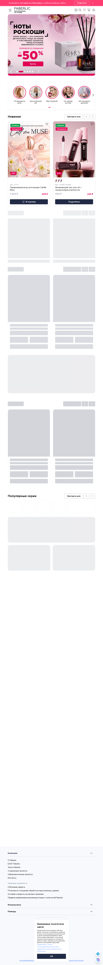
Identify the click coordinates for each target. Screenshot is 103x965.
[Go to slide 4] (53, 107)
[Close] (93, 3)
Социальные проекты (17, 916)
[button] (51, 3)
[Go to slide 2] (51, 107)
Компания (12, 898)
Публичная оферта (16, 932)
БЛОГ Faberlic (14, 909)
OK (51, 956)
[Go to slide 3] (52, 107)
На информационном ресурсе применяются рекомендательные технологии (49, 949)
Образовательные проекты (20, 919)
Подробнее (82, 3)
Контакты (12, 923)
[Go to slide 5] (54, 107)
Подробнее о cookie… (45, 944)
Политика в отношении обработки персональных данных (33, 936)
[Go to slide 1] (49, 107)
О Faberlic (12, 905)
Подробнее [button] (74, 202)
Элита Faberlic (14, 912)
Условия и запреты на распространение (26, 939)
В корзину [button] (31, 202)
